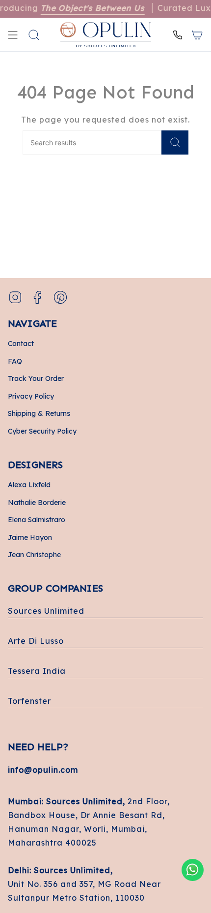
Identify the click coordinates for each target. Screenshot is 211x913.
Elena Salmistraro (36, 519)
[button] (34, 34)
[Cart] (197, 34)
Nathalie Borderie (37, 502)
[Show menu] (13, 34)
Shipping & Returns (39, 413)
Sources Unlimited (46, 611)
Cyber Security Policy (42, 431)
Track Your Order (36, 378)
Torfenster (29, 701)
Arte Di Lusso (36, 641)
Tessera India (37, 671)
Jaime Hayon (30, 537)
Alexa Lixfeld (29, 484)
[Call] (177, 34)
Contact (21, 343)
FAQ (15, 361)
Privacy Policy (31, 396)
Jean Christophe (34, 554)
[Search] (174, 142)
